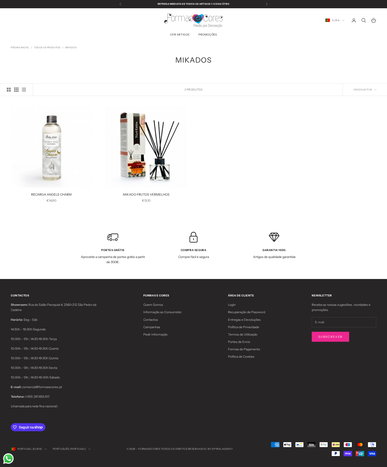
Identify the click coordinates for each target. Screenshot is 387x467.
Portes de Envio (239, 342)
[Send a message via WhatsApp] (8, 458)
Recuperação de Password (246, 312)
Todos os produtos (47, 47)
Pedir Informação (155, 334)
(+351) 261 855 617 (37, 397)
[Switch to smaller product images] (16, 90)
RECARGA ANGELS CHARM (51, 194)
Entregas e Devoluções (244, 320)
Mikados (71, 47)
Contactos (150, 320)
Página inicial (20, 47)
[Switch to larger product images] (9, 90)
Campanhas (151, 327)
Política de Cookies (241, 357)
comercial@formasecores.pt (42, 387)
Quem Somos (153, 305)
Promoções (207, 34)
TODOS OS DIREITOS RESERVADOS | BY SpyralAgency (197, 448)
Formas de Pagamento (244, 349)
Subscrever (330, 336)
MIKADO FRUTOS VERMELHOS (146, 194)
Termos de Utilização (242, 334)
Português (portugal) (69, 448)
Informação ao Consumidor (162, 312)
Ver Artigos (179, 34)
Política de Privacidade (243, 327)
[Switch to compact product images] (24, 90)
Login (232, 305)
